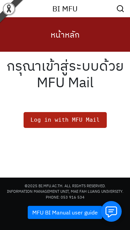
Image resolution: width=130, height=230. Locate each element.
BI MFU (65, 8)
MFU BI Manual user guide (65, 212)
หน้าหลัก (65, 34)
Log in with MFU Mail (65, 120)
